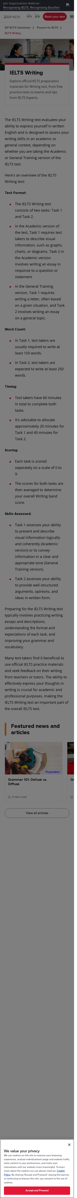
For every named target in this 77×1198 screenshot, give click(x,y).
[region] (37, 1168)
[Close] (69, 1144)
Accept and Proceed (37, 1190)
